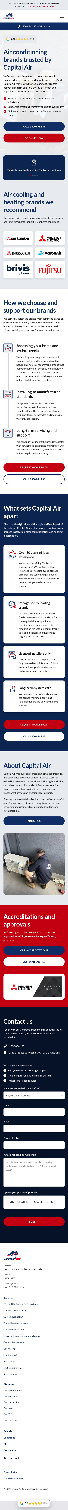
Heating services (11, 1355)
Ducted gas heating (13, 1316)
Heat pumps (9, 1361)
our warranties (34, 961)
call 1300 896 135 (34, 126)
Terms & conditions (13, 1477)
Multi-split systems (12, 1367)
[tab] (30, 175)
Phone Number (11, 1138)
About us (34, 820)
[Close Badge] (49, 1500)
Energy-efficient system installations (21, 1335)
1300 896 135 (9, 1278)
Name (6, 1104)
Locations (9, 1437)
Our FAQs (8, 1414)
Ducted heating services (15, 1323)
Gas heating (9, 1348)
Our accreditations (12, 1390)
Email (6, 1121)
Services (8, 1298)
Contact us (9, 1450)
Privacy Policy (10, 1472)
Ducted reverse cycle (14, 1329)
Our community (11, 1402)
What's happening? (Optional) (19, 1154)
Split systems (10, 1374)
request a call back (34, 467)
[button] (61, 16)
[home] (9, 16)
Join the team (10, 1420)
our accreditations (34, 950)
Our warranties (11, 1396)
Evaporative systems (13, 1342)
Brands (7, 1431)
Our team (8, 1408)
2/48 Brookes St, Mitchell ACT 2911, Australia (22, 1269)
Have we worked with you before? (21, 1088)
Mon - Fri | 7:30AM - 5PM (13, 1287)
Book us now (34, 137)
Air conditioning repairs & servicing (20, 1304)
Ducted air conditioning (15, 1310)
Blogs (6, 1443)
